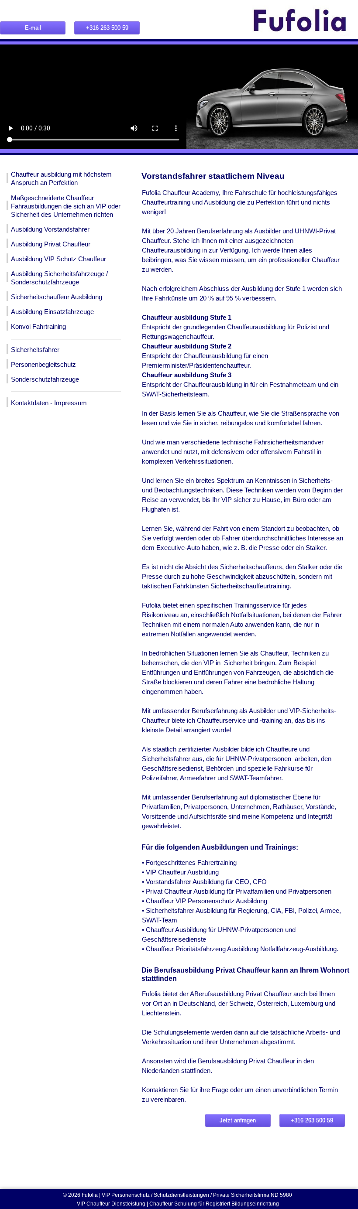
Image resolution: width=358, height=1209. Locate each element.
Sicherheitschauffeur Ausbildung (56, 297)
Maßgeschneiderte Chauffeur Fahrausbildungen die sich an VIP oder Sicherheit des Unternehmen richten (65, 206)
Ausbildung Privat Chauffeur (50, 244)
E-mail (33, 27)
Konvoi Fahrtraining (38, 326)
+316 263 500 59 (107, 27)
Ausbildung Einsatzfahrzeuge (52, 311)
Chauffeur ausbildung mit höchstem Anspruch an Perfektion (61, 178)
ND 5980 (282, 1195)
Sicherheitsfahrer (35, 349)
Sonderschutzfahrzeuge (45, 379)
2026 (75, 1195)
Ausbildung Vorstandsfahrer (50, 229)
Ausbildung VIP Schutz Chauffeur (58, 259)
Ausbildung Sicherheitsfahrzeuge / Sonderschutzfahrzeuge (59, 278)
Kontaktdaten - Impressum (49, 403)
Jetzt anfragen (238, 1120)
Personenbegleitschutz (43, 364)
